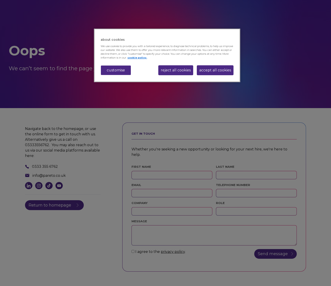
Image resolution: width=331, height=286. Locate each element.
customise (116, 70)
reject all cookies (176, 70)
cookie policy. (137, 57)
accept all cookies (215, 70)
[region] (167, 55)
